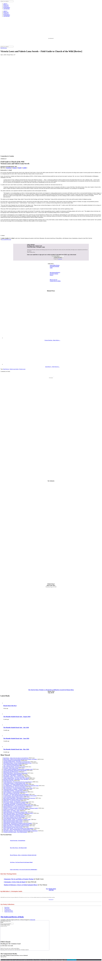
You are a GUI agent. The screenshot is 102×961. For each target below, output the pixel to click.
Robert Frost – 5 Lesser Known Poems (11, 800)
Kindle (19, 167)
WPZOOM (32, 919)
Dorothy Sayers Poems (9, 911)
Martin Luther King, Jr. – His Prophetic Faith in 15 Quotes (16, 825)
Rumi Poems (7, 907)
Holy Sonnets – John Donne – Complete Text (13, 775)
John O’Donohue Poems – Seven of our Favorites (14, 766)
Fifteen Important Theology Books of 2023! (13, 822)
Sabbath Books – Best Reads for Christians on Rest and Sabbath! (17, 823)
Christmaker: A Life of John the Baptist (15, 882)
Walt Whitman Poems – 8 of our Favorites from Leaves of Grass (17, 763)
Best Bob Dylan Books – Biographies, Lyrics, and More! (15, 779)
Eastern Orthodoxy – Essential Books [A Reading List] (15, 791)
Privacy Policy (51, 899)
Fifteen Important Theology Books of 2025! (13, 820)
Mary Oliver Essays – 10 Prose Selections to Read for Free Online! (18, 788)
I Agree (68, 959)
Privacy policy (73, 959)
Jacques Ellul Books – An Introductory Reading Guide (15, 812)
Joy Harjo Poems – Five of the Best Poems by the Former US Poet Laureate (20, 795)
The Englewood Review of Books (12, 917)
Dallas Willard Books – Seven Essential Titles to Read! (15, 773)
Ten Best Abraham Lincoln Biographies (12, 760)
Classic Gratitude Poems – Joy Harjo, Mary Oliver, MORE (16, 778)
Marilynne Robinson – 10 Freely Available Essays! (14, 807)
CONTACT (6, 6)
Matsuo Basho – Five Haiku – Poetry (11, 810)
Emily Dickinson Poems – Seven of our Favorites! (14, 786)
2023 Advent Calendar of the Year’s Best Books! (14, 817)
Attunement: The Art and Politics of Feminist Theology (19, 879)
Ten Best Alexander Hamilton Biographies (12, 774)
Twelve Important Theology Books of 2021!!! (13, 796)
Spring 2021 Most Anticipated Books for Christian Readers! (16, 824)
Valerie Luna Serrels (14, 369)
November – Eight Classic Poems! (10, 768)
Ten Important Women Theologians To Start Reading (15, 770)
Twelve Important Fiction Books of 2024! (12, 764)
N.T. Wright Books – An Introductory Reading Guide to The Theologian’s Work (21, 785)
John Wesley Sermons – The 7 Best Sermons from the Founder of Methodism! (20, 830)
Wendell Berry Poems (9, 910)
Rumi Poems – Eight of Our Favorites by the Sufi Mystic (15, 758)
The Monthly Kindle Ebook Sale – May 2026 (16, 749)
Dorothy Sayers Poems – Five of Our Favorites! (13, 809)
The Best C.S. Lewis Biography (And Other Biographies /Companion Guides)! (20, 808)
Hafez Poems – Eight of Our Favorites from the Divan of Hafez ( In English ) (20, 759)
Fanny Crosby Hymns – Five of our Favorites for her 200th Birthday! (18, 828)
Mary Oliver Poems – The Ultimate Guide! (18, 847)
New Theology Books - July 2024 (51, 889)
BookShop (8, 167)
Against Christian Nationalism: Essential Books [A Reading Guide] (18, 769)
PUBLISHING (6, 7)
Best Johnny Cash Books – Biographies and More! (14, 815)
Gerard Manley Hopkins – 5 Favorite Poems (13, 790)
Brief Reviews (4, 48)
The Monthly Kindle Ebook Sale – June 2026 (16, 738)
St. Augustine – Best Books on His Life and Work (14, 803)
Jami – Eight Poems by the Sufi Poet (11, 793)
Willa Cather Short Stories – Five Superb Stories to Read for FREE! (18, 813)
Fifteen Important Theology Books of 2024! (13, 827)
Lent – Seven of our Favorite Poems (11, 765)
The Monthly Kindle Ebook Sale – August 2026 (16, 716)
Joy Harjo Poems (8, 909)
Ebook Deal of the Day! (10, 705)
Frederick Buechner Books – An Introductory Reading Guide (16, 804)
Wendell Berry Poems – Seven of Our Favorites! (14, 776)
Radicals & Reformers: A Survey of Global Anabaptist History (21, 885)
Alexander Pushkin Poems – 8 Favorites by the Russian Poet (16, 761)
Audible (24, 167)
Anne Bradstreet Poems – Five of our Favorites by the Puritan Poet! (18, 805)
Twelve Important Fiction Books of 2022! (12, 818)
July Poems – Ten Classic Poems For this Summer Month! (16, 794)
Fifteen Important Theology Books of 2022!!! (13, 799)
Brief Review (6, 369)
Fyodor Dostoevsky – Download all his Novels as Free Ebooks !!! (17, 781)
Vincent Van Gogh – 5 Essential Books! (17, 840)
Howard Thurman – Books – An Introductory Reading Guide (16, 819)
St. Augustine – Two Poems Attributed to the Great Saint (15, 784)
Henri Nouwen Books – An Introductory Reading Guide (15, 801)
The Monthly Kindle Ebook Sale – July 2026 (16, 727)
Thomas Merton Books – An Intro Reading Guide (14, 783)
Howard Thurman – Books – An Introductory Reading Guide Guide (23, 855)
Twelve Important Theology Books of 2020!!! (13, 814)
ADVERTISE (6, 8)
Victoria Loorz (22, 369)
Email (2, 922)
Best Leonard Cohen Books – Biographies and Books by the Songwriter (19, 798)
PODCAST (6, 5)
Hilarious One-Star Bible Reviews (10, 771)
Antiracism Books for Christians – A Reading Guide (14, 789)
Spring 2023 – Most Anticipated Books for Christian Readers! (16, 829)
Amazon (15, 167)
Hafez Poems (7, 908)
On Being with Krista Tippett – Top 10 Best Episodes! (15, 832)
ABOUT (5, 3)
